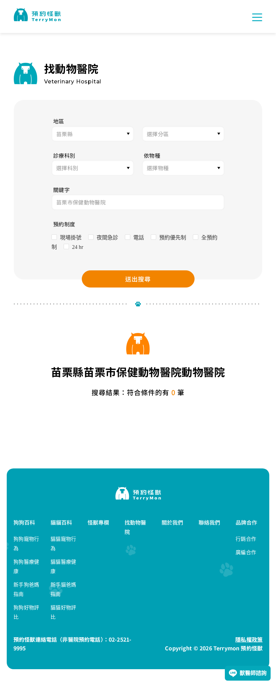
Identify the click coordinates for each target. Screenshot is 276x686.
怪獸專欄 (98, 522)
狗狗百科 (24, 522)
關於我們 (172, 522)
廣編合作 (246, 552)
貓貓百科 (61, 522)
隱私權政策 (249, 639)
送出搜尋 (138, 278)
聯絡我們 (209, 522)
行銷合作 (246, 539)
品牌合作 (246, 522)
